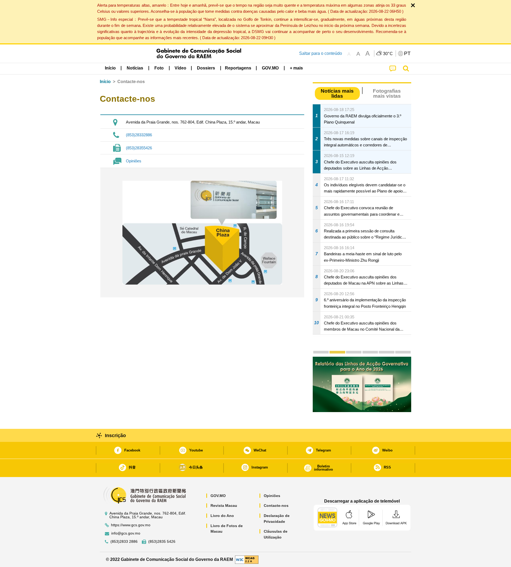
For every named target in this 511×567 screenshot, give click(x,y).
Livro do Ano (222, 515)
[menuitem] (135, 68)
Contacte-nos (276, 505)
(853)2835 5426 (161, 542)
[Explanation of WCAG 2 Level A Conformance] (246, 559)
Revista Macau (224, 505)
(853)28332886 (139, 135)
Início (105, 81)
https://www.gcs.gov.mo (130, 525)
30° (388, 54)
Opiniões (133, 161)
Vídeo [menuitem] (180, 68)
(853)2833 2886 (124, 542)
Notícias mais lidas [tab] (337, 93)
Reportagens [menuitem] (238, 68)
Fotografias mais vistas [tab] (387, 93)
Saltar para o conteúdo (320, 53)
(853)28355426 (139, 148)
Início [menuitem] (110, 68)
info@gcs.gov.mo (125, 533)
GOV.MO (218, 496)
